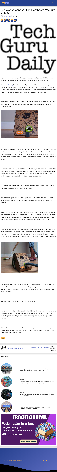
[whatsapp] (5, 20)
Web (3, 338)
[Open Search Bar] (49, 3)
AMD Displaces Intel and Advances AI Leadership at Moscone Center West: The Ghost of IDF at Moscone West (36, 369)
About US (23, 460)
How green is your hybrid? (16, 348)
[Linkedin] (43, 460)
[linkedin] (12, 20)
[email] (15, 20)
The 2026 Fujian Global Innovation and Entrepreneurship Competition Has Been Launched (35, 407)
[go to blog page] (53, 361)
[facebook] (2, 20)
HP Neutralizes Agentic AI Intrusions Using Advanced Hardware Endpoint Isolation (37, 395)
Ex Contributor (7, 16)
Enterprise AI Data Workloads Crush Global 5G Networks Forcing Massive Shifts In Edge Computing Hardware (37, 382)
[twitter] (8, 20)
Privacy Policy (16, 460)
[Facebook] (50, 460)
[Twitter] (47, 460)
